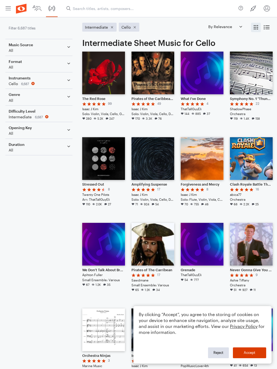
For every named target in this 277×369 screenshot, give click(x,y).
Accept (249, 352)
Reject (218, 352)
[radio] (256, 27)
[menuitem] (8, 8)
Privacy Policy (244, 326)
